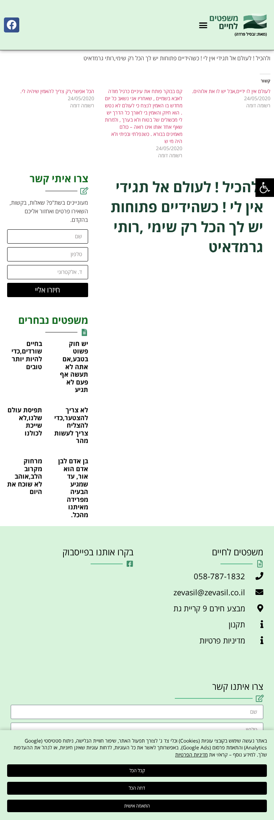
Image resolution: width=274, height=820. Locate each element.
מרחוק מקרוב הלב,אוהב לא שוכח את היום (24, 476)
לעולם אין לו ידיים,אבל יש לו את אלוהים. (231, 91)
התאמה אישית (137, 806)
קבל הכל (137, 770)
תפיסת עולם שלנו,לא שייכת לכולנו (24, 421)
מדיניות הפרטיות (191, 754)
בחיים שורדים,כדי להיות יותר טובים (26, 355)
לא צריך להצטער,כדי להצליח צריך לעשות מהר (71, 425)
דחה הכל (137, 788)
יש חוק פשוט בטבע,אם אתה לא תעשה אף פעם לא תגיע (74, 366)
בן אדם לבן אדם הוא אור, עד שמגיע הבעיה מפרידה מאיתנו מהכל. (73, 488)
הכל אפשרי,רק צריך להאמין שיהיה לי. (57, 91)
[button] (264, 187)
